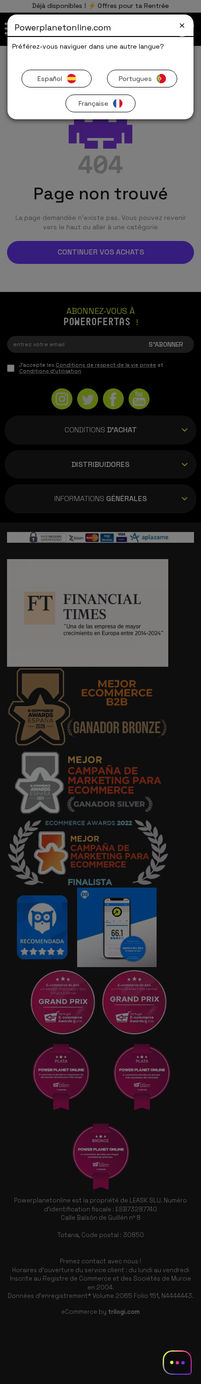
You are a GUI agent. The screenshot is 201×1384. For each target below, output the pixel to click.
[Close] (182, 25)
